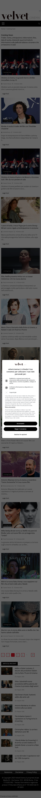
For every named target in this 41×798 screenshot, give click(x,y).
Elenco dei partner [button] (10, 407)
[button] (20, 392)
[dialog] (20, 399)
